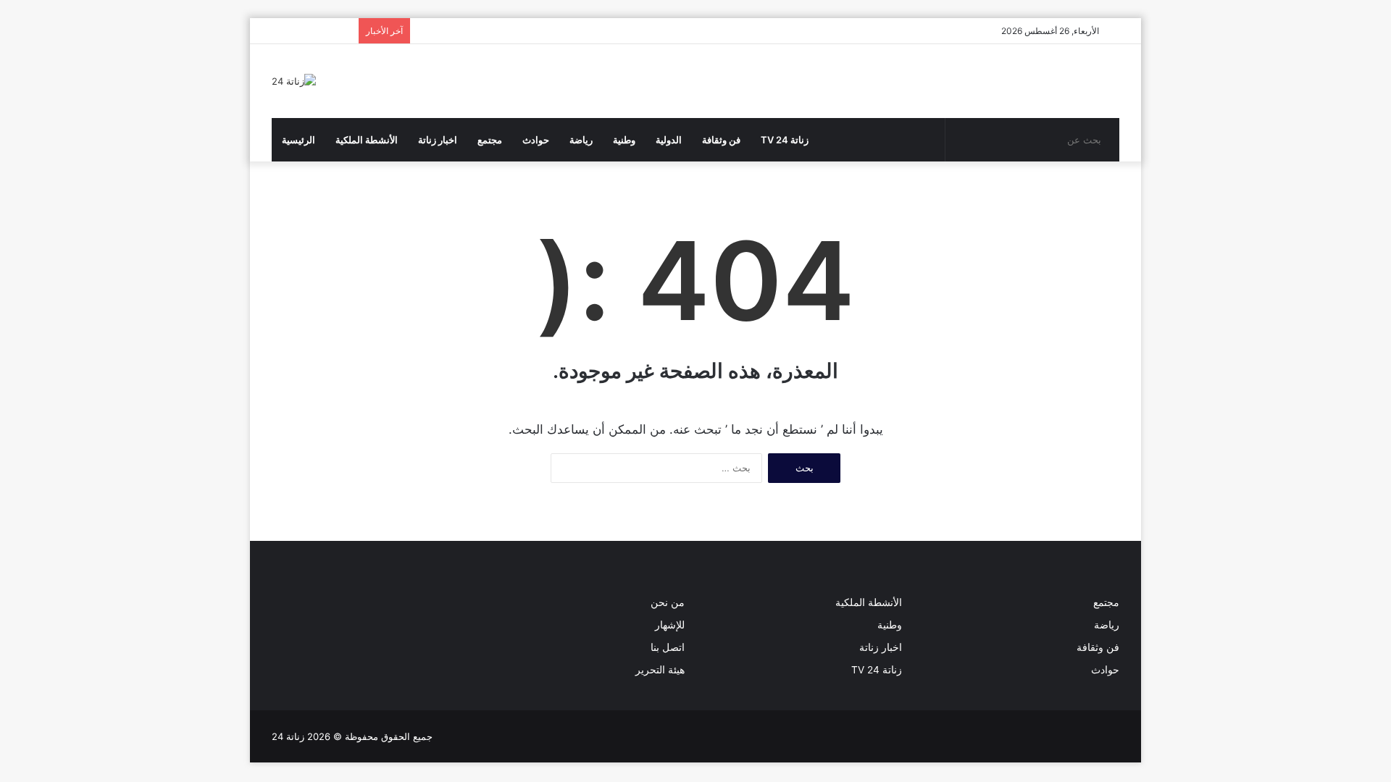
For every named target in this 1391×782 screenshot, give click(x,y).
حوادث (535, 140)
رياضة (581, 140)
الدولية (669, 140)
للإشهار (670, 625)
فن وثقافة (721, 140)
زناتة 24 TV (785, 140)
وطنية (624, 140)
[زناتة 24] (294, 81)
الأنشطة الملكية (366, 140)
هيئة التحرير (660, 670)
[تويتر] (297, 625)
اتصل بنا (668, 647)
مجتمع (489, 140)
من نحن (668, 602)
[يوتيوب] (315, 625)
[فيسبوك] (280, 625)
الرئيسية (298, 140)
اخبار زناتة (437, 140)
